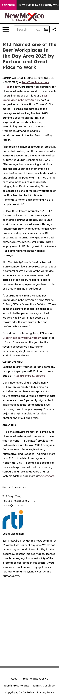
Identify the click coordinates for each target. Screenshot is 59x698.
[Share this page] (54, 29)
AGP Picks (8, 5)
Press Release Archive (35, 678)
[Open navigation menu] (6, 29)
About (14, 678)
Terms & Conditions (44, 685)
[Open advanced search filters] (45, 29)
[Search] (38, 29)
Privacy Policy (45, 692)
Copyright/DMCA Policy (19, 692)
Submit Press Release (16, 685)
